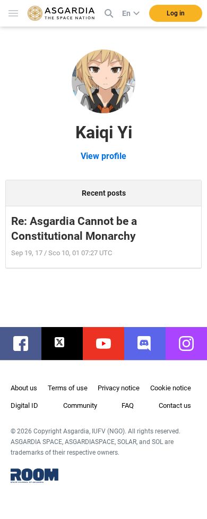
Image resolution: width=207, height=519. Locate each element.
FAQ (128, 405)
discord (150, 343)
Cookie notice (170, 388)
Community (80, 405)
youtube (108, 343)
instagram (191, 343)
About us (24, 388)
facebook (26, 343)
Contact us (175, 405)
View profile (103, 156)
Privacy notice (119, 388)
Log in (176, 13)
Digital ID (24, 405)
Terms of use (68, 388)
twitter (67, 343)
